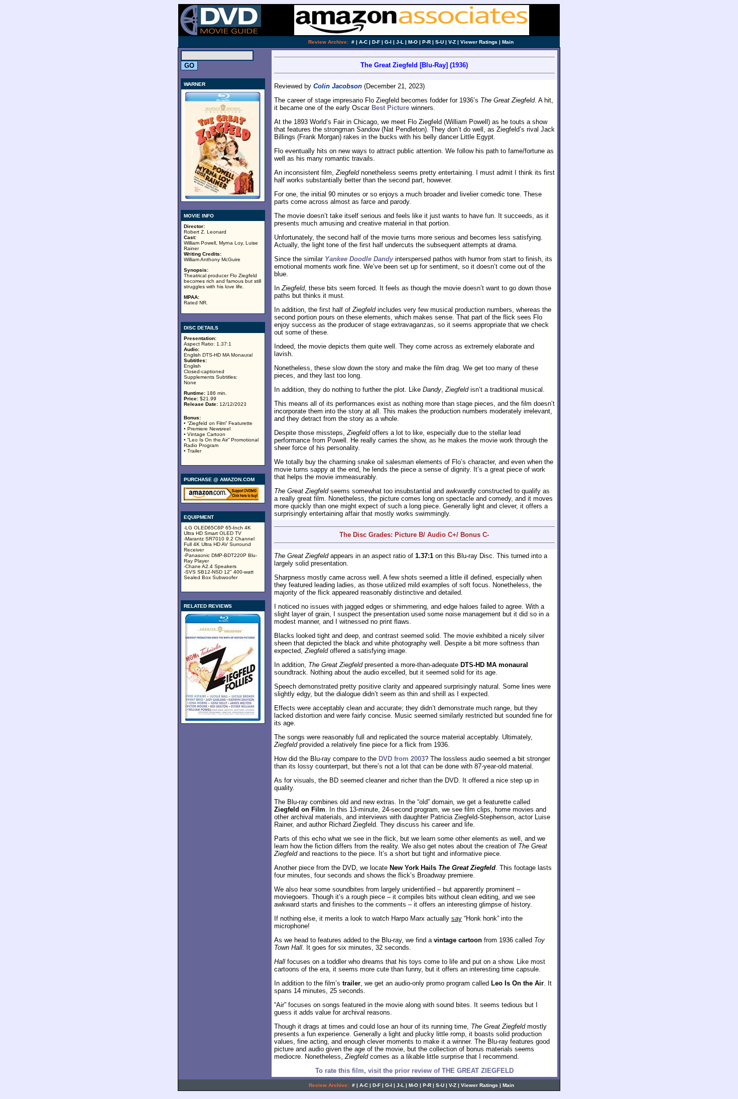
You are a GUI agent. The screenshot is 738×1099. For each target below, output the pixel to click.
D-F (376, 42)
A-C (363, 42)
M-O (413, 42)
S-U (439, 42)
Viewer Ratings (479, 42)
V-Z (452, 42)
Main (508, 42)
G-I (388, 42)
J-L (400, 42)
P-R (426, 42)
